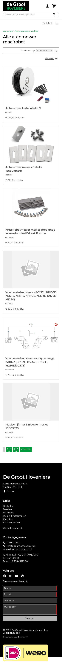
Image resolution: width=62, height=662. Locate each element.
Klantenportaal (11, 522)
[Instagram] (10, 576)
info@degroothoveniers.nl (21, 546)
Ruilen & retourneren (14, 516)
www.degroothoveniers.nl (17, 549)
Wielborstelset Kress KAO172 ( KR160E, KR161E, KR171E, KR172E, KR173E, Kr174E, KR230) (30, 296)
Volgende (26, 449)
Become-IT (23, 637)
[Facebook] (5, 576)
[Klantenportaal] (47, 6)
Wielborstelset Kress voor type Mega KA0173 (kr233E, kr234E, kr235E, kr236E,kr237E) (29, 362)
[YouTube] (16, 576)
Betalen (7, 509)
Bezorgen (8, 512)
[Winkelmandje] (54, 6)
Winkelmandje (13, 528)
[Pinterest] (22, 576)
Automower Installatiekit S (23, 108)
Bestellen (8, 506)
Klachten (8, 519)
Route (10, 491)
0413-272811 (13, 542)
